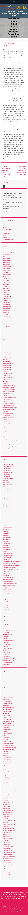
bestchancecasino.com (8, 417)
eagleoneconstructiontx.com (9, 391)
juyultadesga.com (7, 589)
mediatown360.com (7, 850)
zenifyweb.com (6, 379)
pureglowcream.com (7, 788)
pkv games (3, 896)
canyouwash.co (6, 470)
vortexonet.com (6, 268)
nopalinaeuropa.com (8, 662)
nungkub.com (6, 646)
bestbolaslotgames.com (8, 405)
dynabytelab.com (7, 262)
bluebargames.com (7, 693)
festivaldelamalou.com (8, 695)
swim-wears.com (7, 701)
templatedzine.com (7, 620)
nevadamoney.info (7, 816)
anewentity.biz (6, 782)
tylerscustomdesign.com (8, 707)
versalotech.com (6, 328)
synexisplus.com (7, 266)
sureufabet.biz (6, 535)
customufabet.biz (7, 537)
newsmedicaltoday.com (8, 425)
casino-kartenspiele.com (8, 745)
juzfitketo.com (6, 654)
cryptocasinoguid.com (8, 559)
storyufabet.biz (6, 539)
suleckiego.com (6, 876)
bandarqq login (6, 233)
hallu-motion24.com (7, 836)
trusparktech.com (7, 298)
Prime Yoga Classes (7, 910)
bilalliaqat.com (6, 419)
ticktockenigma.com (7, 369)
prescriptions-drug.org (8, 719)
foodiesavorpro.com (7, 349)
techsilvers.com (6, 614)
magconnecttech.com (8, 377)
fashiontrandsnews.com (8, 555)
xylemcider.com (6, 650)
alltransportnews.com (8, 553)
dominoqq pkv (6, 237)
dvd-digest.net (6, 822)
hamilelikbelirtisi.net (7, 326)
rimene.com (5, 818)
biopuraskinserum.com (8, 810)
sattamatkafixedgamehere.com (10, 407)
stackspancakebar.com (8, 828)
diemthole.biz (6, 767)
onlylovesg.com (6, 395)
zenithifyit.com (6, 284)
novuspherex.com (7, 294)
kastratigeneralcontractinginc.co (10, 563)
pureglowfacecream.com (8, 775)
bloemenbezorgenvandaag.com (10, 790)
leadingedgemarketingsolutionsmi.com (12, 561)
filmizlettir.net (6, 681)
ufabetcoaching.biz (7, 444)
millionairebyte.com (7, 448)
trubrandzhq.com (7, 300)
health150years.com (7, 717)
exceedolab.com (7, 332)
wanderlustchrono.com (8, 363)
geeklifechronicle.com (8, 345)
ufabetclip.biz (6, 506)
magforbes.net (6, 727)
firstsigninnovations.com (8, 697)
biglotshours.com (7, 496)
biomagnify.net (6, 664)
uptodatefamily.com (7, 634)
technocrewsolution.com (8, 721)
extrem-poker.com (7, 601)
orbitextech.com (6, 375)
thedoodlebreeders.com (8, 607)
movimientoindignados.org (9, 630)
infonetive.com (6, 806)
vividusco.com (6, 280)
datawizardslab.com (7, 341)
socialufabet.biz (6, 529)
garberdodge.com (7, 699)
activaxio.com (6, 334)
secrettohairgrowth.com (8, 792)
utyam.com (5, 638)
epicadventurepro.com (8, 353)
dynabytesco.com (7, 336)
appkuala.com (6, 784)
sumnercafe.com (7, 626)
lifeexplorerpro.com (7, 357)
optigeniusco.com (7, 292)
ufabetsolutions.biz (7, 527)
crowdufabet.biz (6, 549)
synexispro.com (6, 431)
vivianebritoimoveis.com (8, 725)
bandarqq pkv (22, 894)
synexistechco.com (7, 276)
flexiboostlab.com (7, 320)
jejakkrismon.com (7, 765)
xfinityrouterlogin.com (8, 858)
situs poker (7, 898)
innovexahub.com (7, 272)
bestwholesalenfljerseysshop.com (11, 565)
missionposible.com (7, 854)
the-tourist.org (6, 735)
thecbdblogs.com (7, 870)
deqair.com (5, 612)
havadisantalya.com (7, 472)
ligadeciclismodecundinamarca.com (11, 435)
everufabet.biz (6, 547)
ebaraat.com (6, 486)
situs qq (4, 227)
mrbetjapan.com (6, 779)
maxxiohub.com (6, 286)
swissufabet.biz (6, 515)
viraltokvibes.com (7, 723)
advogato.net (6, 737)
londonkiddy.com (7, 442)
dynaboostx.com (6, 314)
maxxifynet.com (6, 270)
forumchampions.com (8, 691)
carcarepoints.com (7, 605)
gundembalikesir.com (8, 478)
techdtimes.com (6, 474)
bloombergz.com (7, 741)
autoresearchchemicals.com (9, 872)
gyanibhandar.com (7, 502)
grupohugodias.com (7, 609)
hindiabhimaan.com (7, 866)
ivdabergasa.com (7, 587)
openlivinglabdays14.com (9, 567)
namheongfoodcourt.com (9, 830)
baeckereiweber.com (8, 464)
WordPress (14, 913)
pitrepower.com (6, 848)
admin (5, 45)
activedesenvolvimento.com (9, 397)
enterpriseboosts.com (8, 743)
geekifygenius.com (7, 373)
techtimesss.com (7, 711)
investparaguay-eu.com (8, 597)
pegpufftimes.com (7, 687)
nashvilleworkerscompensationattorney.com (13, 437)
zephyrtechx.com (7, 306)
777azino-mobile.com (8, 577)
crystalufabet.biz (6, 543)
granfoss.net (5, 840)
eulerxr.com (5, 371)
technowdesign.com (7, 581)
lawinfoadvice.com (7, 622)
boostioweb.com (6, 256)
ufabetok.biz (5, 545)
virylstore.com (6, 713)
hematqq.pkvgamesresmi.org (18, 898)
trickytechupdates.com (8, 864)
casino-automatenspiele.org (9, 747)
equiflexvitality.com (7, 393)
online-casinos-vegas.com (9, 856)
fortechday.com (6, 450)
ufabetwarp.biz (6, 504)
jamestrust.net (6, 753)
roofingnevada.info (7, 427)
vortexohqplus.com (7, 322)
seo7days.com (6, 786)
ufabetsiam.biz (6, 513)
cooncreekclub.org (7, 685)
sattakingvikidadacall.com (9, 403)
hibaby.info (5, 411)
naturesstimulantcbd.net (8, 660)
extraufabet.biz (6, 523)
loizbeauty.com (6, 759)
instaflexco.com (6, 316)
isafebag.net (5, 739)
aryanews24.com (7, 573)
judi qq (4, 225)
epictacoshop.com (7, 808)
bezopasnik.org (6, 798)
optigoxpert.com (6, 308)
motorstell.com (6, 715)
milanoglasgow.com (7, 832)
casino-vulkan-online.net (8, 846)
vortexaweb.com (6, 290)
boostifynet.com (6, 302)
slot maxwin (14, 896)
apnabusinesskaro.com (8, 874)
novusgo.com (6, 359)
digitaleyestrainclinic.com (9, 852)
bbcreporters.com (7, 557)
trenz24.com (5, 755)
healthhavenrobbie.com (8, 387)
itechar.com (5, 480)
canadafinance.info (7, 814)
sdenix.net (5, 731)
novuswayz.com (6, 310)
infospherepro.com (7, 347)
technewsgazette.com (8, 773)
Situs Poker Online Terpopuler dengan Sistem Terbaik (14, 13)
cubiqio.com (5, 343)
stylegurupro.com (7, 339)
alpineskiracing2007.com (9, 844)
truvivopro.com (6, 278)
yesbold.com (6, 482)
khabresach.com (7, 868)
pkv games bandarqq (8, 239)
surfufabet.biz (6, 531)
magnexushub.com (7, 492)
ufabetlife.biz (6, 525)
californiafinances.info (8, 812)
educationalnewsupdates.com (10, 252)
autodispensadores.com (8, 421)
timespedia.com (6, 763)
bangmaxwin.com (7, 804)
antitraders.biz (6, 571)
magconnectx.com (7, 429)
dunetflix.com (6, 628)
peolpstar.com (6, 705)
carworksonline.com (7, 709)
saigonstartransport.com (8, 802)
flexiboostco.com (7, 254)
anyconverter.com (7, 761)
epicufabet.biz (6, 541)
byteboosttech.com (7, 490)
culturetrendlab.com (7, 365)
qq (3, 231)
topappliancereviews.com (9, 862)
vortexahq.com (6, 282)
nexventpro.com (6, 304)
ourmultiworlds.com (7, 683)
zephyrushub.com (7, 258)
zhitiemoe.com (6, 644)
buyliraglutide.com (7, 498)
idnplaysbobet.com (7, 401)
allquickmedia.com (7, 771)
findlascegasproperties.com (9, 385)
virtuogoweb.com (7, 494)
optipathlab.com (6, 260)
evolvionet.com (6, 264)
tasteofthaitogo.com (7, 794)
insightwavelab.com (7, 355)
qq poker (3, 894)
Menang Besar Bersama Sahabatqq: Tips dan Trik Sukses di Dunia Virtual (21, 170)
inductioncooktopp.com (8, 423)
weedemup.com (6, 415)
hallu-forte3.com (6, 834)
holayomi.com (6, 433)
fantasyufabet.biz (7, 511)
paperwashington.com (8, 413)
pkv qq (4, 235)
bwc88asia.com (6, 599)
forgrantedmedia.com (8, 703)
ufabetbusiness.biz (7, 517)
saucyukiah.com (6, 676)
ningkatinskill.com (7, 616)
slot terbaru (6, 892)
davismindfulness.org (8, 446)
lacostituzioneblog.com (8, 640)
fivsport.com (5, 618)
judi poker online (7, 229)
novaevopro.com (7, 296)
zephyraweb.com (7, 288)
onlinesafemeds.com (8, 500)
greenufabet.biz (6, 519)
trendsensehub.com (7, 367)
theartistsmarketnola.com (9, 824)
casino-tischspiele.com (8, 749)
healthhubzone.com (7, 484)
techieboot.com (6, 476)
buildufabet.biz (6, 551)
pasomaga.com (6, 656)
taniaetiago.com (6, 652)
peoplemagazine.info (8, 466)
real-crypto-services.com (8, 591)
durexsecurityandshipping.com (10, 583)
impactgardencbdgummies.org (10, 658)
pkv (1, 892)
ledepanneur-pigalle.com (9, 820)
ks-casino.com (6, 603)
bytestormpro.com (7, 361)
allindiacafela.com (7, 842)
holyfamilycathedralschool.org (10, 440)
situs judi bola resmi (14, 892)
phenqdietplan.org (7, 624)
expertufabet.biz (6, 509)
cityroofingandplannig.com (9, 585)
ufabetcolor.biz (6, 521)
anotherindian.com (7, 648)
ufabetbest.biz (6, 533)
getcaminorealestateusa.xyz (9, 452)
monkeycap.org (6, 729)
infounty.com (6, 595)
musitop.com (6, 636)
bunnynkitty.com (6, 796)
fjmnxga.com (6, 800)
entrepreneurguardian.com (9, 409)
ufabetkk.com (6, 769)
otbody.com (5, 751)
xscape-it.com (6, 575)
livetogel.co (5, 381)
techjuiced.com (6, 488)
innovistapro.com (7, 318)
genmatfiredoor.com (7, 383)
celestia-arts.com (7, 689)
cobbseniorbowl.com (8, 579)
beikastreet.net (6, 679)
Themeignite (17, 910)
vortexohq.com (6, 351)
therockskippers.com (8, 838)
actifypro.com (6, 312)
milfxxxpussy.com (7, 632)
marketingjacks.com (7, 860)
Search (5, 182)
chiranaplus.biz (6, 826)
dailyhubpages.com (7, 399)
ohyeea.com (5, 642)
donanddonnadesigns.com (9, 389)
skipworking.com (7, 757)
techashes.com (6, 468)
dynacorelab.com (7, 274)
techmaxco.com (6, 330)
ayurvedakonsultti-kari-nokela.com (11, 569)
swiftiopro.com (6, 324)
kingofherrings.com (7, 777)
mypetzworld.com (7, 593)
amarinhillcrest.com (7, 733)
